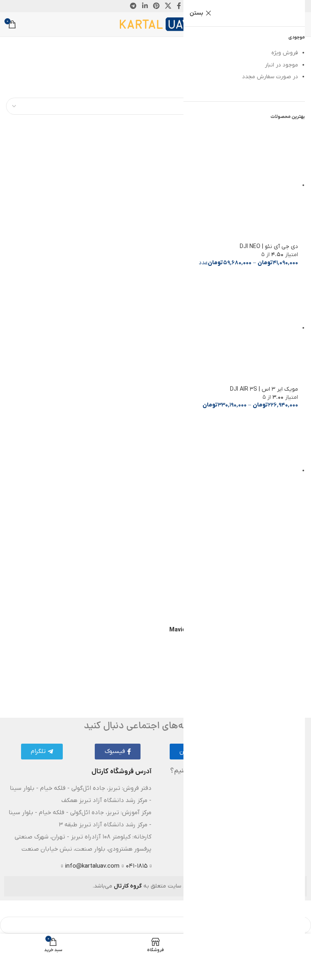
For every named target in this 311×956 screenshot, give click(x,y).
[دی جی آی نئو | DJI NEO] (240, 185)
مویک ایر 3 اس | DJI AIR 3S (264, 389)
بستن (196, 13)
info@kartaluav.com (92, 866)
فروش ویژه (284, 53)
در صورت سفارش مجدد (270, 77)
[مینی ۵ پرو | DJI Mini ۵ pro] (240, 471)
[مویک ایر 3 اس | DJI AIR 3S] (240, 328)
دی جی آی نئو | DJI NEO (269, 246)
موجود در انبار (281, 65)
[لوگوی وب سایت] (155, 24)
